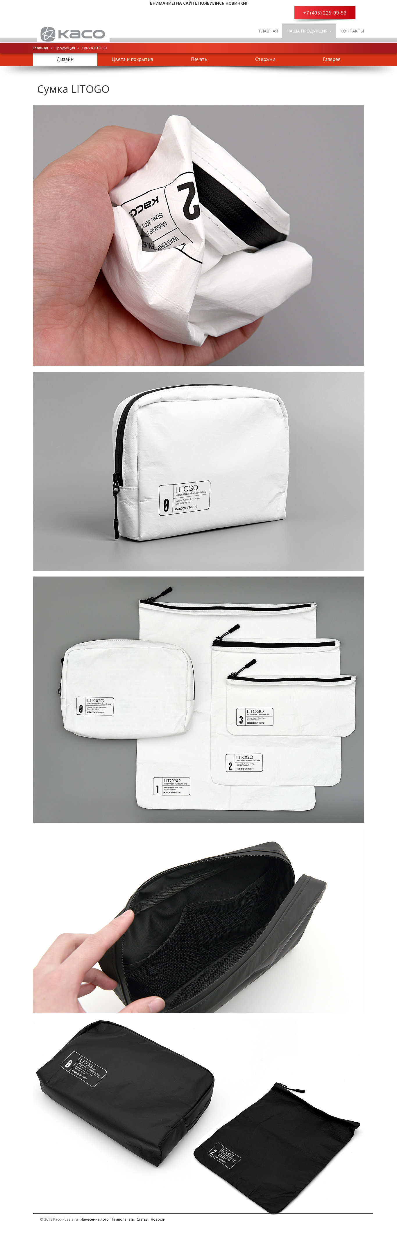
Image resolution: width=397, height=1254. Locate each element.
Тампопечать (122, 1219)
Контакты (352, 31)
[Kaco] (73, 30)
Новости (158, 1219)
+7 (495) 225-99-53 (325, 12)
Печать (199, 59)
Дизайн (65, 59)
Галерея (331, 59)
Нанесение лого (95, 1219)
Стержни (265, 59)
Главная (268, 31)
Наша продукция (308, 31)
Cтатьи (142, 1219)
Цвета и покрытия (132, 59)
